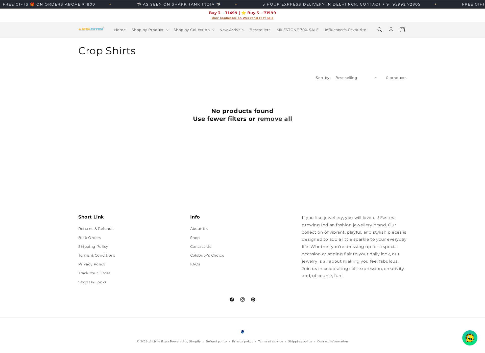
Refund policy (216, 341)
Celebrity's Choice (207, 255)
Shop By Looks (92, 282)
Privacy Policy (91, 264)
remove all (274, 118)
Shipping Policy (93, 246)
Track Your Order (94, 273)
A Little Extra (159, 341)
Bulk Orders (89, 237)
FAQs (195, 264)
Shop (195, 237)
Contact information (332, 341)
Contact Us (200, 246)
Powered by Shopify (185, 341)
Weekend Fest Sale (258, 18)
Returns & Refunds (95, 228)
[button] (150, 29)
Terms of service (270, 341)
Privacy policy (242, 341)
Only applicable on (227, 18)
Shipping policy (300, 341)
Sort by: (323, 77)
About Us (199, 228)
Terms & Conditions (96, 255)
